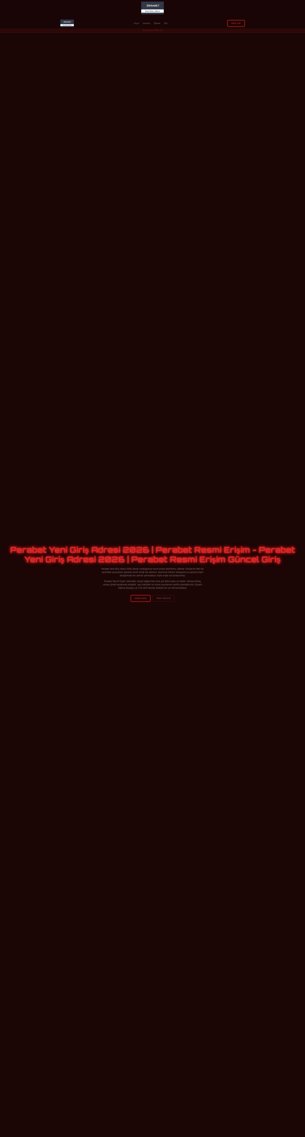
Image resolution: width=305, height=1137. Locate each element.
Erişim (136, 23)
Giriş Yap (236, 23)
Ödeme (157, 23)
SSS (165, 23)
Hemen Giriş (141, 598)
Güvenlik (146, 23)
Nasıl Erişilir (163, 598)
